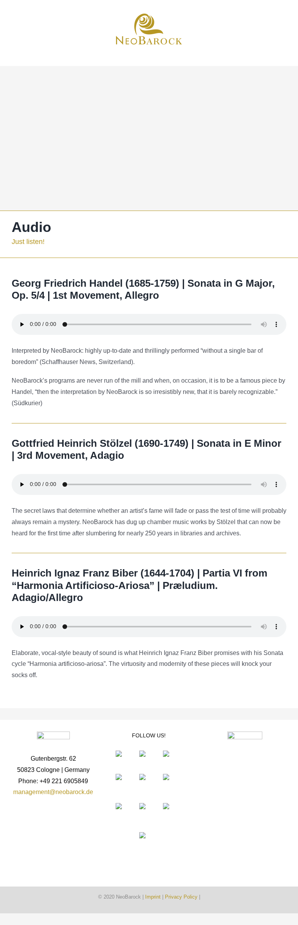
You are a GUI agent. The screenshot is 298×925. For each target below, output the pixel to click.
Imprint (153, 897)
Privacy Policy (181, 897)
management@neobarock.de (53, 792)
